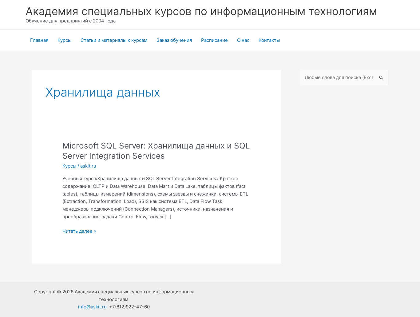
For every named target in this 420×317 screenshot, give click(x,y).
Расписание (214, 40)
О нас (243, 40)
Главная (39, 40)
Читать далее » (79, 231)
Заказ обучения (174, 40)
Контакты (269, 40)
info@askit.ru (92, 307)
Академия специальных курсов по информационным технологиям (201, 11)
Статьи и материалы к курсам (114, 40)
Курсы (64, 40)
